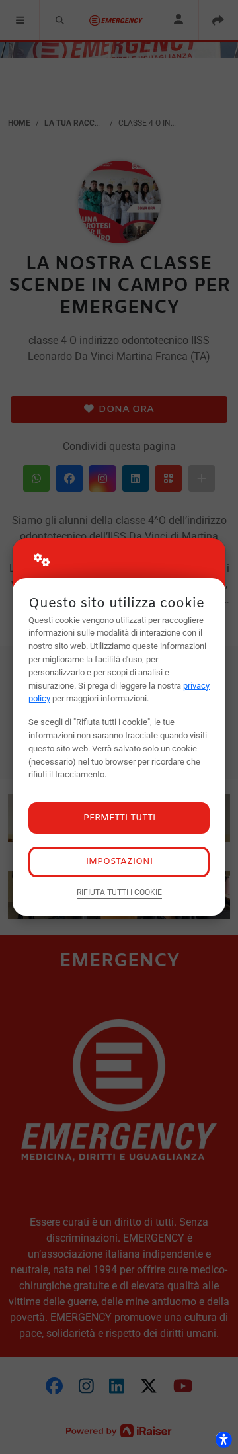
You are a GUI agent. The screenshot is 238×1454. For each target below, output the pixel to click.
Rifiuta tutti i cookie (119, 892)
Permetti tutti (119, 818)
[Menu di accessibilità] (223, 1439)
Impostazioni (119, 861)
